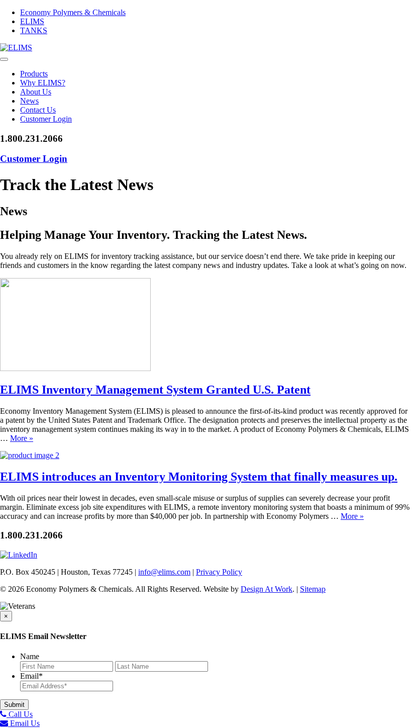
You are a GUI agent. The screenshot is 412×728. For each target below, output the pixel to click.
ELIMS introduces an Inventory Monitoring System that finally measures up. (198, 476)
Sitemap (313, 589)
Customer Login (46, 119)
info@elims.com (164, 572)
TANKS (33, 30)
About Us (35, 91)
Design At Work (266, 589)
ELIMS (32, 21)
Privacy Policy (219, 572)
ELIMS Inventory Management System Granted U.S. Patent (155, 389)
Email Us (24, 723)
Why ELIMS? (42, 82)
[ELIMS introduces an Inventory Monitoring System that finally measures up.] (29, 455)
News (29, 101)
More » (21, 438)
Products (34, 73)
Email (31, 676)
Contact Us (38, 110)
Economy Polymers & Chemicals (73, 12)
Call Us (20, 714)
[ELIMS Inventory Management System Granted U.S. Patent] (75, 368)
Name (29, 656)
